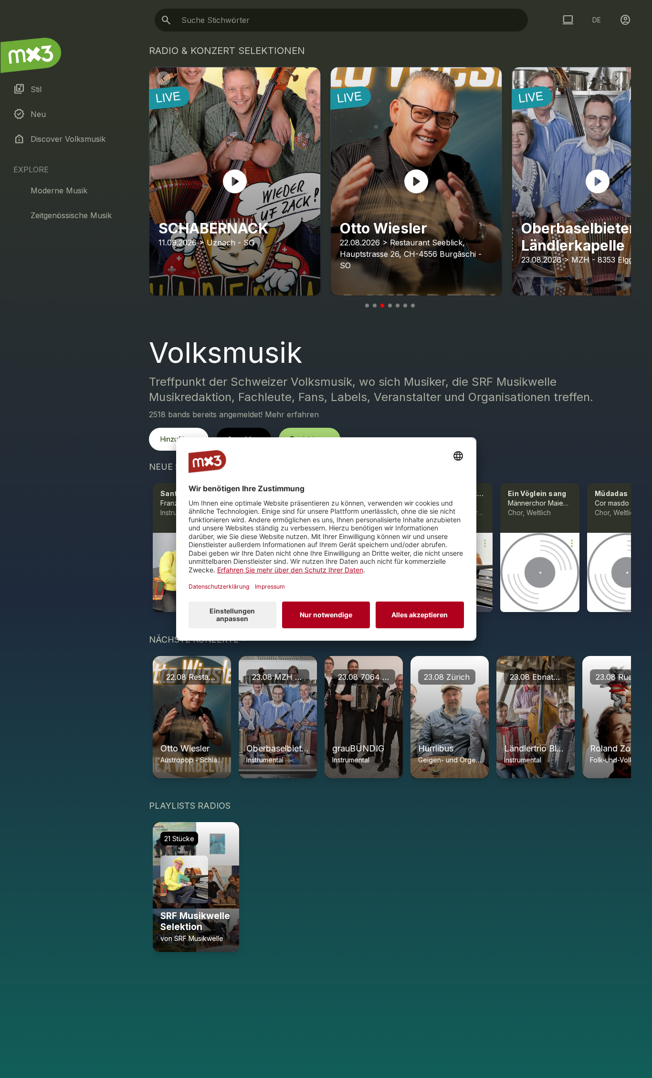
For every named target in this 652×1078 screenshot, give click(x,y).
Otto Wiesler (185, 748)
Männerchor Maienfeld (543, 503)
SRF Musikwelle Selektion (195, 921)
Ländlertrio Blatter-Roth (550, 748)
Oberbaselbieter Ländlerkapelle (307, 748)
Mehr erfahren (292, 414)
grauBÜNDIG (358, 748)
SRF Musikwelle (198, 938)
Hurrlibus (435, 748)
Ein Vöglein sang (537, 493)
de (596, 20)
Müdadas (611, 493)
